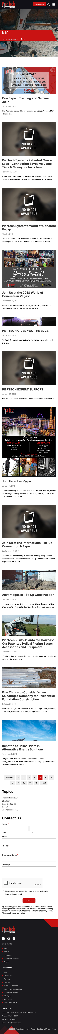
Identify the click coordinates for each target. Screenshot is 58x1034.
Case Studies (7, 804)
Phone (5, 846)
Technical (7, 979)
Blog (4, 801)
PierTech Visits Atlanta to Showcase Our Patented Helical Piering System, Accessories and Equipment (28, 643)
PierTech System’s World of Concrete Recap (29, 227)
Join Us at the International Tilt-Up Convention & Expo (27, 544)
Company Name (10, 855)
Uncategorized (8, 810)
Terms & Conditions (38, 1029)
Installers (7, 982)
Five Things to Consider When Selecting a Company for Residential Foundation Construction (28, 696)
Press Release (8, 798)
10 (24, 783)
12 (36, 783)
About (13, 39)
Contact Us (8, 975)
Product (6, 952)
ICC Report (7, 996)
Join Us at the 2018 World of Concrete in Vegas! (22, 294)
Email (5, 836)
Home (4, 39)
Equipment (7, 955)
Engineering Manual (11, 992)
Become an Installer (11, 986)
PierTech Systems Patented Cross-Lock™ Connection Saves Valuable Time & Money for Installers (27, 163)
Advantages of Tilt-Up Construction (28, 594)
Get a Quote (39, 4)
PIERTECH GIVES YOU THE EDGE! (26, 330)
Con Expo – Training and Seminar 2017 (26, 99)
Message (7, 864)
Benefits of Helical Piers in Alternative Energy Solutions (23, 747)
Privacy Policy (51, 1029)
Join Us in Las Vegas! (17, 481)
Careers (6, 962)
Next (44, 783)
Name (5, 824)
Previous (9, 777)
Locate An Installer (10, 1003)
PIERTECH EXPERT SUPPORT (22, 389)
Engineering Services (11, 958)
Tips (4, 807)
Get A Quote (8, 999)
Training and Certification (13, 989)
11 (30, 783)
